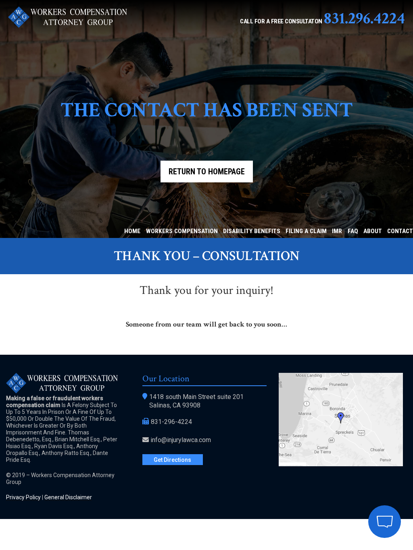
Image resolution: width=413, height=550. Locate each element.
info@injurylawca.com (180, 440)
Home (132, 231)
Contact (400, 231)
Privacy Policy (23, 497)
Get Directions (172, 460)
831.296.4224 (364, 18)
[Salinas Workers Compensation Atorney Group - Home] (67, 25)
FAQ (353, 231)
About (372, 231)
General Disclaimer (68, 497)
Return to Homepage (207, 171)
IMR (337, 231)
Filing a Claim (306, 231)
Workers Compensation (181, 231)
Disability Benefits (251, 231)
